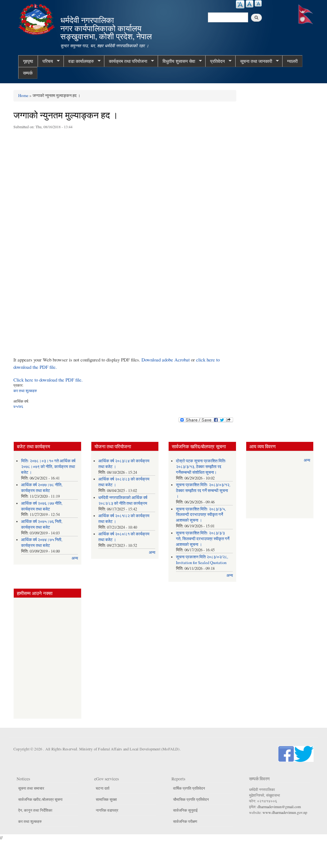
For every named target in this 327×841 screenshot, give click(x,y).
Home (23, 95)
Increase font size (240, 4)
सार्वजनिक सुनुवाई (185, 810)
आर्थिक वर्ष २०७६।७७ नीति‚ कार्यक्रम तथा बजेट (42, 506)
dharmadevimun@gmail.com (279, 806)
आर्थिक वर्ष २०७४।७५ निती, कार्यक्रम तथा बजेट (41, 542)
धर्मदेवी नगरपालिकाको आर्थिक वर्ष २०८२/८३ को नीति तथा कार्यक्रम (122, 500)
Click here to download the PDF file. (48, 379)
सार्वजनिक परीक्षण (185, 821)
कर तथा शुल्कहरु (25, 390)
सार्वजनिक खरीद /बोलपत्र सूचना (40, 799)
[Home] (37, 18)
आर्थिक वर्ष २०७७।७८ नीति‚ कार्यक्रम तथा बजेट (42, 487)
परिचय (45, 61)
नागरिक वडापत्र (107, 810)
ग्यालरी (292, 61)
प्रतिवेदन (215, 61)
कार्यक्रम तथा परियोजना (125, 61)
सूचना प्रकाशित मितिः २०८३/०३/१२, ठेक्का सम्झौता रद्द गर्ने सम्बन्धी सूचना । (203, 490)
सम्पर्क (28, 73)
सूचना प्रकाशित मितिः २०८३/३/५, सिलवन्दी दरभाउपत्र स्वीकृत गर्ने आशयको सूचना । (201, 514)
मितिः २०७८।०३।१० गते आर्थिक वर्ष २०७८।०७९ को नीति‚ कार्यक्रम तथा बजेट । (48, 466)
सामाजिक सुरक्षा (106, 799)
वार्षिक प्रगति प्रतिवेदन (189, 788)
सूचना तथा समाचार (31, 788)
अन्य (75, 558)
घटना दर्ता (103, 788)
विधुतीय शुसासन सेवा (176, 61)
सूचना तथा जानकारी (253, 61)
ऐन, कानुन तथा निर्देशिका (35, 810)
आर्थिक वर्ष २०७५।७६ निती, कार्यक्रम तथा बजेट (41, 524)
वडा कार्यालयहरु (79, 61)
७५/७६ (18, 406)
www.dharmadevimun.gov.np (284, 812)
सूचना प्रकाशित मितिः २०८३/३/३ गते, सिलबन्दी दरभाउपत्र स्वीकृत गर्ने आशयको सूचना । (202, 538)
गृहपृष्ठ (28, 61)
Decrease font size (258, 3)
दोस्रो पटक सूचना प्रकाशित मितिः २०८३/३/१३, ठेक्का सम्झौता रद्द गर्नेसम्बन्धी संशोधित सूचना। (201, 466)
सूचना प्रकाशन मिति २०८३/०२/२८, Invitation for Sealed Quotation (202, 559)
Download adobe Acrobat (166, 359)
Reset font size (250, 4)
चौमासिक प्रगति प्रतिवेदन (191, 799)
